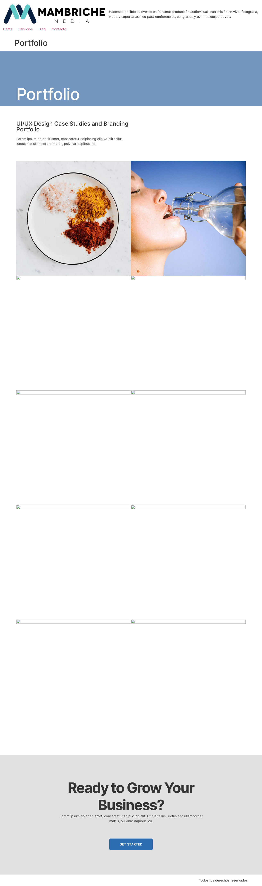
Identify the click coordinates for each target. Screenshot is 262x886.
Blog (42, 29)
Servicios (25, 29)
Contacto (59, 29)
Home (7, 29)
